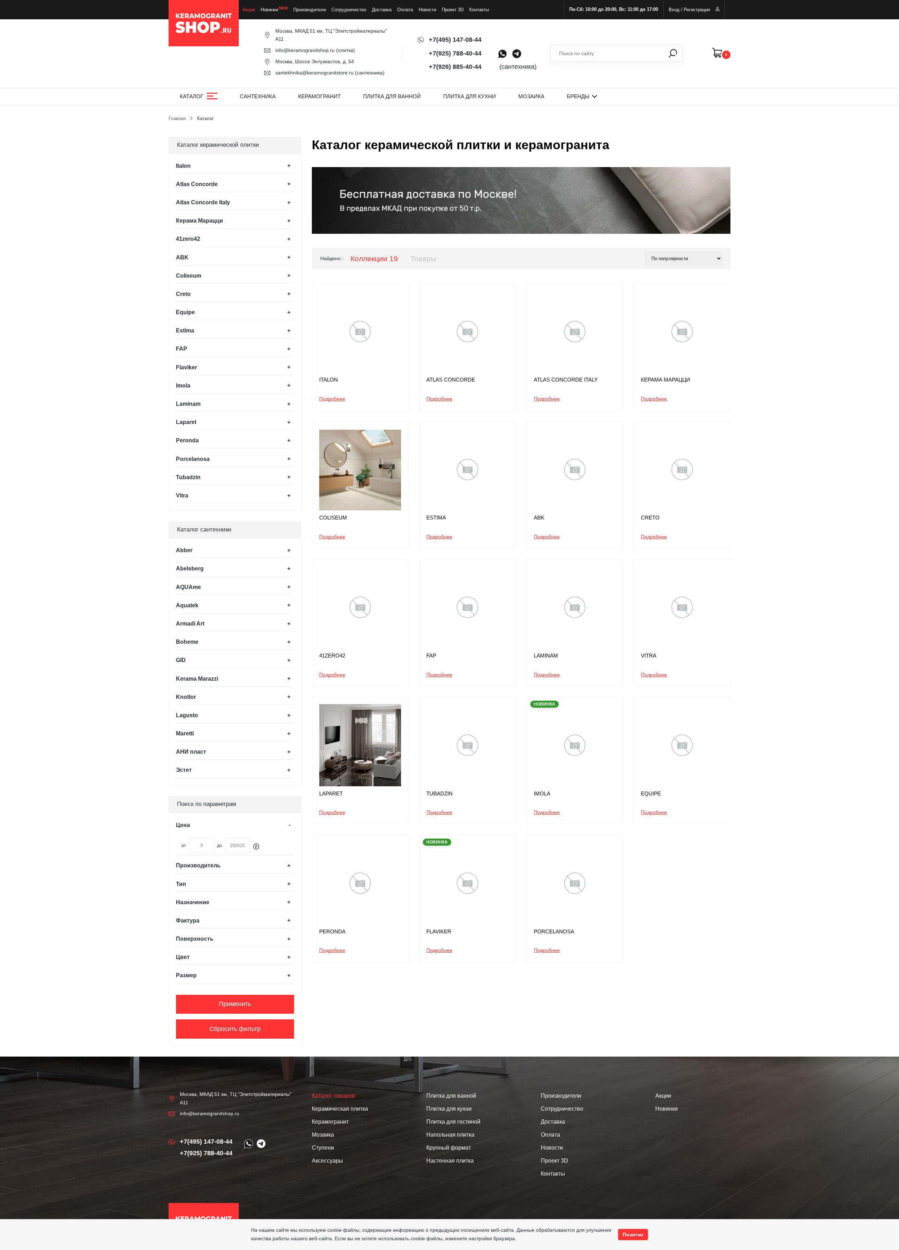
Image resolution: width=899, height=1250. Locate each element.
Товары (423, 258)
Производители (309, 9)
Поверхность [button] (195, 939)
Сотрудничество (349, 9)
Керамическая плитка (340, 1109)
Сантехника (258, 96)
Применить (235, 1003)
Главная (177, 118)
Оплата (405, 9)
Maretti (185, 733)
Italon (183, 166)
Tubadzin (188, 477)
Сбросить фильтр (235, 1028)
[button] (235, 166)
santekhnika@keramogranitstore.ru (314, 72)
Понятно (633, 1234)
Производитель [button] (198, 865)
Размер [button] (186, 975)
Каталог (191, 96)
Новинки (269, 9)
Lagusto (187, 715)
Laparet (186, 422)
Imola (183, 386)
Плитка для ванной (392, 96)
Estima (185, 330)
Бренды (578, 96)
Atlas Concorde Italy (203, 202)
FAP (181, 349)
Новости (427, 9)
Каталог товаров (333, 1096)
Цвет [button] (183, 957)
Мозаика (531, 96)
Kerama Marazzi (197, 679)
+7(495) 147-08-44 (455, 39)
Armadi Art (190, 624)
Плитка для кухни (469, 96)
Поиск (673, 53)
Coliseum (188, 276)
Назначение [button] (192, 902)
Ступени (323, 1148)
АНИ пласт (191, 752)
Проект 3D (453, 9)
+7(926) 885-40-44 (455, 66)
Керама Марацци (199, 221)
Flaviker (186, 367)
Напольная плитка (450, 1135)
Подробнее (332, 399)
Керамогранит (319, 96)
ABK (182, 257)
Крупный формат (448, 1148)
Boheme (187, 642)
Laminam (188, 404)
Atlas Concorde (197, 184)
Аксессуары (327, 1161)
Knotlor (186, 697)
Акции (248, 9)
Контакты (479, 9)
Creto (183, 294)
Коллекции (374, 258)
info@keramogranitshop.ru (305, 50)
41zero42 (188, 239)
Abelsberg (190, 568)
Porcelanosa (193, 459)
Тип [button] (181, 884)
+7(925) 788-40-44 (455, 53)
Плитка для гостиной (453, 1122)
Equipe (185, 312)
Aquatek (187, 605)
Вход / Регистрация (689, 9)
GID (181, 660)
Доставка (382, 9)
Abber (184, 550)
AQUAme (188, 587)
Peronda (187, 440)
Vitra (182, 495)
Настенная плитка (450, 1161)
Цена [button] (183, 825)
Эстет (184, 770)
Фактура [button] (187, 921)
